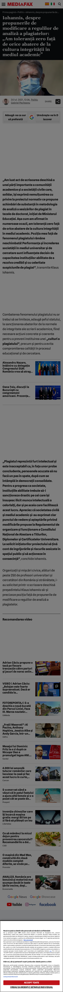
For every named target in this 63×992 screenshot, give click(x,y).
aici (51, 951)
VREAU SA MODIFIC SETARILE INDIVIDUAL (31, 987)
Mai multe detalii (28, 940)
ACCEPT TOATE (31, 982)
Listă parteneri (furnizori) (10, 976)
